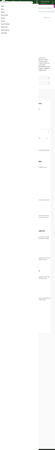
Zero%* (3, 21)
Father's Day (4, 27)
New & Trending (5, 24)
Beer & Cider (4, 15)
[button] (37, 2)
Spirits (2, 12)
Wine (2, 9)
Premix (3, 18)
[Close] (52, 5)
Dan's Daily (4, 33)
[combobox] (41, 138)
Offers (2, 6)
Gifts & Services (5, 30)
